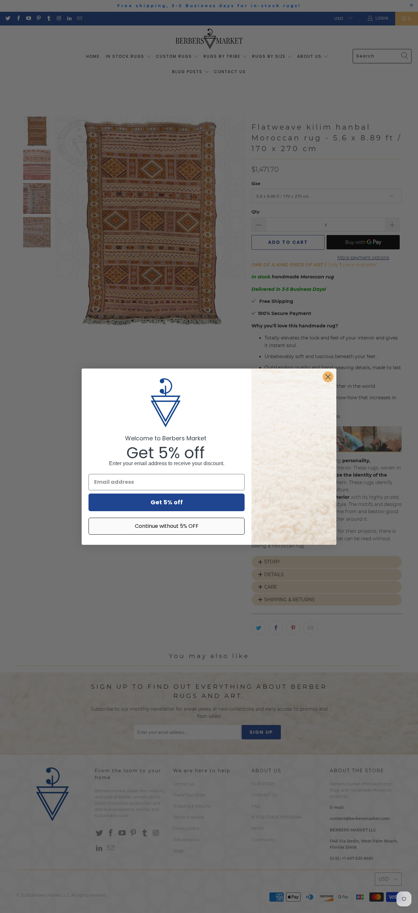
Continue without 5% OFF (167, 526)
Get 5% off (167, 502)
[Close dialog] (328, 377)
